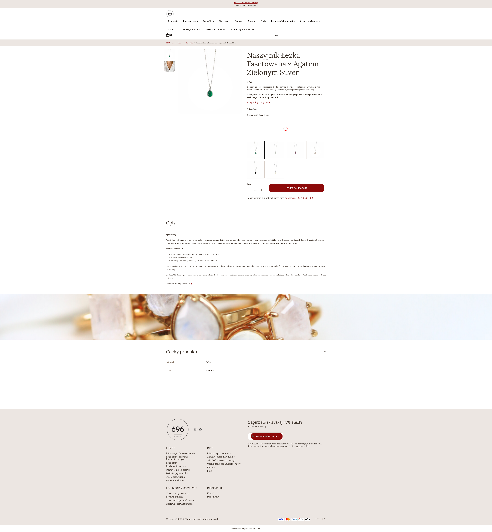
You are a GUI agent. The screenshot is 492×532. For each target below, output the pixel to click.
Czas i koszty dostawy (177, 493)
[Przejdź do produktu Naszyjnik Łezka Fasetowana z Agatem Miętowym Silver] (275, 150)
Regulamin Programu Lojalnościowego (177, 458)
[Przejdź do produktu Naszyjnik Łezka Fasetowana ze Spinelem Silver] (256, 169)
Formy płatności (174, 496)
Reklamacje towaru (176, 466)
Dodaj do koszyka (296, 187)
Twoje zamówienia (175, 476)
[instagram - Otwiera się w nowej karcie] (195, 429)
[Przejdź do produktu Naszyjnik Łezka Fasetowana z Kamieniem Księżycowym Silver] (275, 169)
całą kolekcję (252, 3)
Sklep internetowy (245, 529)
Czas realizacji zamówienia (180, 500)
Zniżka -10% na (240, 3)
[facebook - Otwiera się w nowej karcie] (200, 429)
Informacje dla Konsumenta (180, 453)
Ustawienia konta (175, 480)
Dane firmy (213, 496)
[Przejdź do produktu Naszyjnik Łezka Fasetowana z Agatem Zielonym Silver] (256, 150)
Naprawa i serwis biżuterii (179, 503)
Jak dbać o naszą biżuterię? (221, 460)
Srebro (180, 43)
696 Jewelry (170, 43)
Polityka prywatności (177, 473)
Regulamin (171, 462)
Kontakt (211, 493)
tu (191, 284)
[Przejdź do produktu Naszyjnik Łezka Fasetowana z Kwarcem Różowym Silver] (315, 150)
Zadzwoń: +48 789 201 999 (299, 198)
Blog (209, 470)
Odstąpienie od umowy (178, 469)
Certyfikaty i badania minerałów (223, 463)
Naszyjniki (189, 43)
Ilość (249, 184)
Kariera (211, 467)
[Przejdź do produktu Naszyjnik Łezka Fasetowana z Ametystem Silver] (295, 150)
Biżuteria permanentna (219, 453)
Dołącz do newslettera (267, 436)
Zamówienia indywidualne (221, 456)
